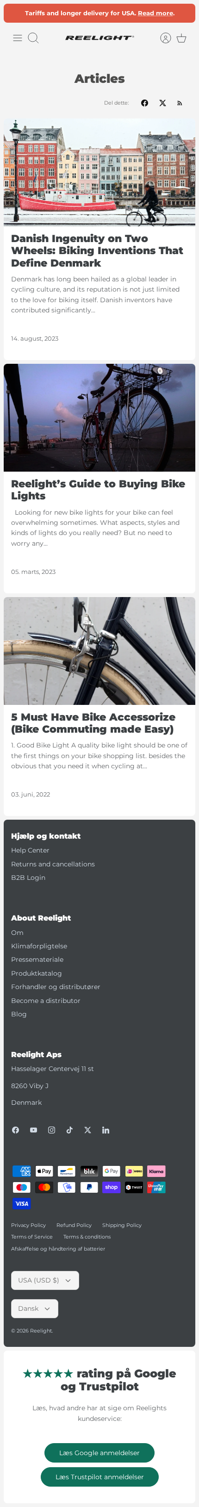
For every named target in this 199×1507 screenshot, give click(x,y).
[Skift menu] (17, 38)
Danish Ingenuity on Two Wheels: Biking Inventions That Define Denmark (97, 250)
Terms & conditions (87, 1236)
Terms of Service (32, 1236)
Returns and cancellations (53, 864)
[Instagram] (52, 1130)
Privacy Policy (28, 1225)
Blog (19, 1014)
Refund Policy (74, 1225)
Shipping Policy (122, 1225)
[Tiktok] (70, 1130)
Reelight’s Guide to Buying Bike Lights (98, 490)
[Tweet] (163, 103)
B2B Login (28, 877)
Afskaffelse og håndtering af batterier (58, 1248)
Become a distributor (46, 1000)
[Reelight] (99, 38)
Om (17, 932)
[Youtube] (34, 1130)
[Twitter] (88, 1130)
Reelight (41, 1330)
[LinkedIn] (106, 1130)
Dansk (28, 1308)
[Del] (145, 103)
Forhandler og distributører (55, 987)
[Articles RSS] (180, 103)
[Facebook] (15, 1130)
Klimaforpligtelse (39, 946)
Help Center (30, 850)
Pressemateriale (37, 959)
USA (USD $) (38, 1280)
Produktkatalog (36, 973)
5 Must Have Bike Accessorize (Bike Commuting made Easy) (93, 723)
